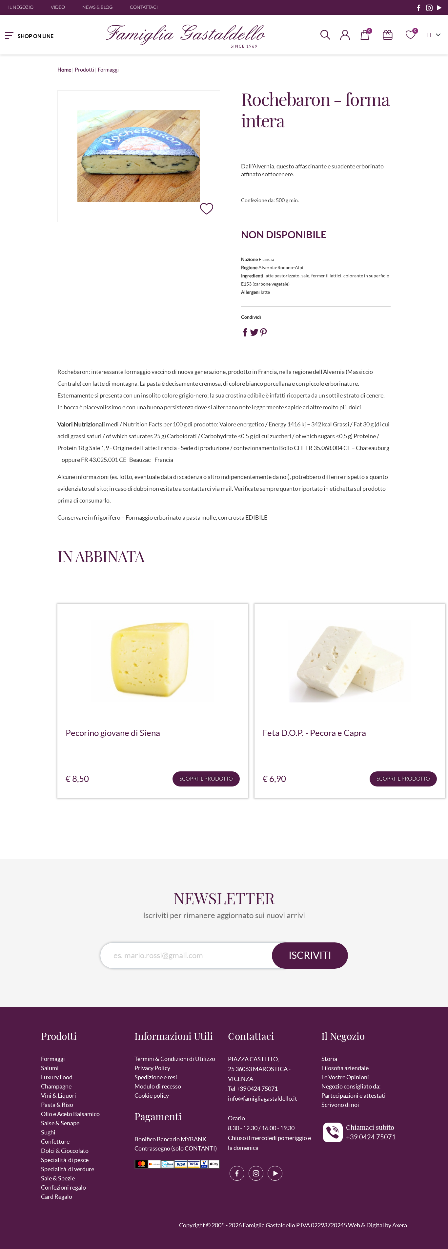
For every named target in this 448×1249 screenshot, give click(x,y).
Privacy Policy (152, 1068)
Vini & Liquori (58, 1095)
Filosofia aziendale (345, 1068)
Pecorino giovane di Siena (113, 733)
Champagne (56, 1086)
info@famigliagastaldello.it (262, 1098)
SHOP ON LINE (35, 36)
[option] (152, 703)
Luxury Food (56, 1077)
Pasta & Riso (57, 1104)
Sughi (48, 1132)
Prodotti (84, 70)
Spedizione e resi (155, 1077)
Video (58, 7)
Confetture (55, 1141)
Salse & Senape (60, 1123)
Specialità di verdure (67, 1169)
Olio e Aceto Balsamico (70, 1113)
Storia (329, 1058)
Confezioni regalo (63, 1187)
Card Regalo (56, 1196)
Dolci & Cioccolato (65, 1150)
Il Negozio (20, 7)
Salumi (50, 1068)
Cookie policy (151, 1095)
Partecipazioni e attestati (353, 1095)
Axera (399, 1225)
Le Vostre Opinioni (345, 1077)
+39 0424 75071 (371, 1137)
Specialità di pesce (65, 1159)
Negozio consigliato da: (351, 1086)
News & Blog (97, 7)
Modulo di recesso (157, 1086)
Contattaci (144, 7)
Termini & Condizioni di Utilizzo (174, 1058)
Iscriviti (310, 955)
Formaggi (108, 70)
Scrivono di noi (340, 1104)
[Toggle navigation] (7, 35)
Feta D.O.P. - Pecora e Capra (314, 733)
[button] (84, 1040)
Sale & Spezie (58, 1178)
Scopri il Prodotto (206, 779)
